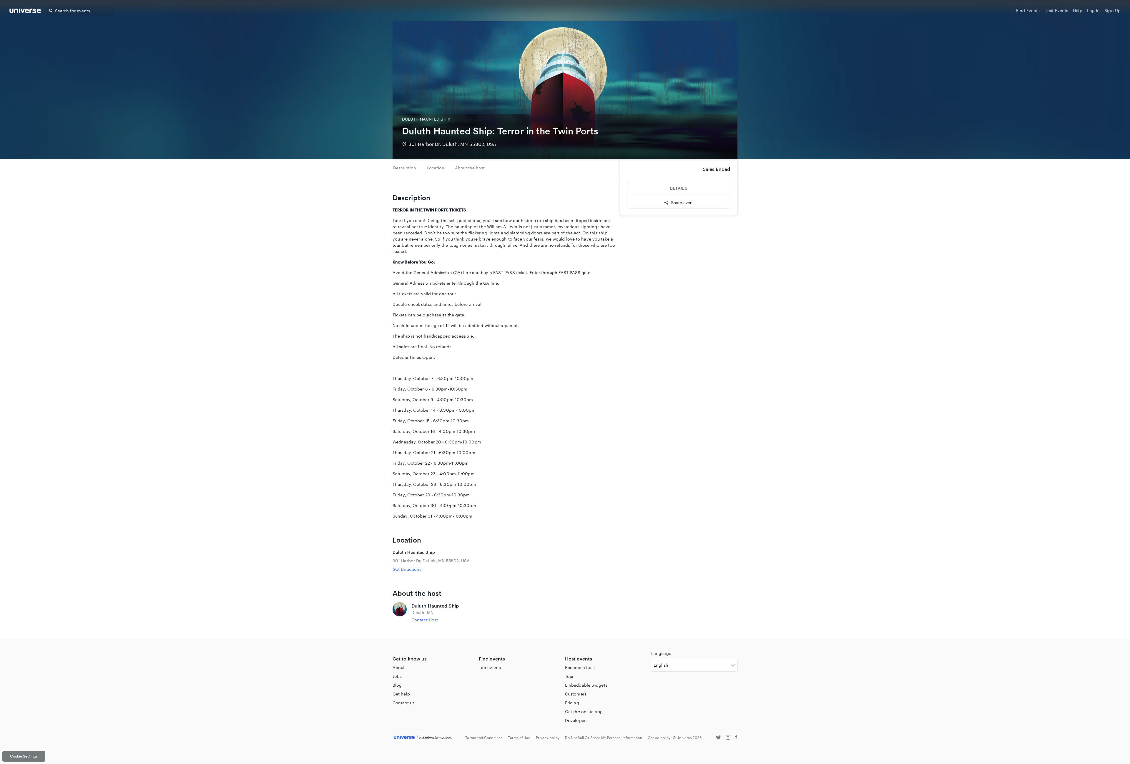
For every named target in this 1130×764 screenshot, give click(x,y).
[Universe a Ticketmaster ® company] (423, 737)
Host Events (1056, 10)
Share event (682, 202)
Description (404, 167)
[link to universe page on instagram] (728, 737)
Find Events (1028, 10)
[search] (51, 10)
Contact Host (424, 619)
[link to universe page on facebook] (736, 737)
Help (1077, 10)
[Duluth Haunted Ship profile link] (400, 612)
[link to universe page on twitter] (718, 737)
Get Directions (407, 569)
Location (435, 167)
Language (661, 653)
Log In (1093, 10)
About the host (470, 167)
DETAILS (678, 188)
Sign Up (1112, 10)
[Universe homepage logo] (25, 11)
